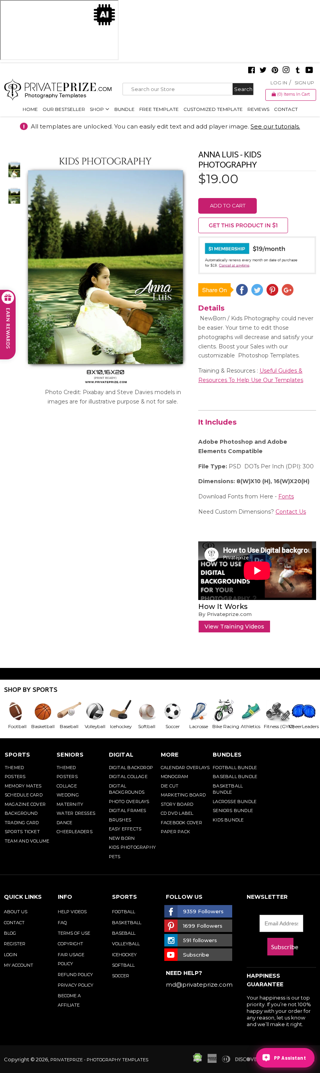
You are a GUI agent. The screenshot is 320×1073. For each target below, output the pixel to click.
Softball (123, 965)
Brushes (120, 820)
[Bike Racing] (224, 711)
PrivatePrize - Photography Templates (99, 1059)
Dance (64, 822)
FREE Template (159, 109)
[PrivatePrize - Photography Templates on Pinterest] (274, 70)
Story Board (177, 804)
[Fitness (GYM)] (276, 711)
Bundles (227, 754)
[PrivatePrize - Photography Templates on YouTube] (309, 70)
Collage (67, 786)
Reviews (258, 109)
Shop (97, 109)
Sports (17, 754)
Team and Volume (27, 841)
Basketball (126, 922)
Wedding (68, 795)
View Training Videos (234, 626)
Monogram (174, 776)
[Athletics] (250, 711)
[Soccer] (172, 711)
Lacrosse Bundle (234, 801)
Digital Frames (127, 810)
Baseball (123, 933)
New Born (122, 838)
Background (21, 813)
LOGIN (10, 954)
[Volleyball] (94, 711)
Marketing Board (183, 795)
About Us (15, 911)
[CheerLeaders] (302, 711)
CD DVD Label (177, 813)
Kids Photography (132, 847)
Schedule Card (24, 795)
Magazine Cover (25, 804)
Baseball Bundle (235, 776)
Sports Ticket (22, 831)
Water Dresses (76, 813)
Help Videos (72, 911)
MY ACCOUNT (18, 965)
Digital (121, 754)
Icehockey (124, 954)
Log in (278, 83)
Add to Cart (227, 205)
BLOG (10, 933)
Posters (15, 776)
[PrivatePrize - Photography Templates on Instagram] (286, 70)
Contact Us (291, 511)
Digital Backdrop (131, 767)
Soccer (120, 975)
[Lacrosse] (198, 711)
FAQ (62, 922)
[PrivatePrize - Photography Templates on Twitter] (263, 70)
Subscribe (282, 946)
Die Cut (170, 786)
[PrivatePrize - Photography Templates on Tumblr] (297, 70)
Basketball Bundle (228, 789)
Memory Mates (23, 786)
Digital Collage (128, 776)
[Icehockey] (120, 711)
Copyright (70, 943)
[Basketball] (42, 711)
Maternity (70, 804)
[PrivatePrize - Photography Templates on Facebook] (251, 70)
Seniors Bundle (233, 810)
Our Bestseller (64, 109)
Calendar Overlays (185, 767)
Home (30, 109)
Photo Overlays (129, 801)
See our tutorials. (275, 126)
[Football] (17, 711)
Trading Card (22, 822)
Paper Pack (175, 831)
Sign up (304, 83)
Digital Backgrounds (126, 789)
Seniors (70, 754)
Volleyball (126, 943)
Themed (14, 767)
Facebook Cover (181, 822)
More (170, 754)
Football (123, 911)
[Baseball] (69, 711)
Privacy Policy (75, 985)
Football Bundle (235, 767)
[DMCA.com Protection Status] (197, 1060)
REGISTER (14, 943)
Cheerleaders (74, 831)
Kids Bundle (228, 820)
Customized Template (213, 109)
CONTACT (14, 922)
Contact (286, 109)
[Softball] (146, 711)
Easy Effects (125, 829)
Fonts (286, 496)
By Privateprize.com (225, 614)
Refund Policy (75, 974)
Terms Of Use (74, 933)
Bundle (124, 109)
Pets (115, 856)
